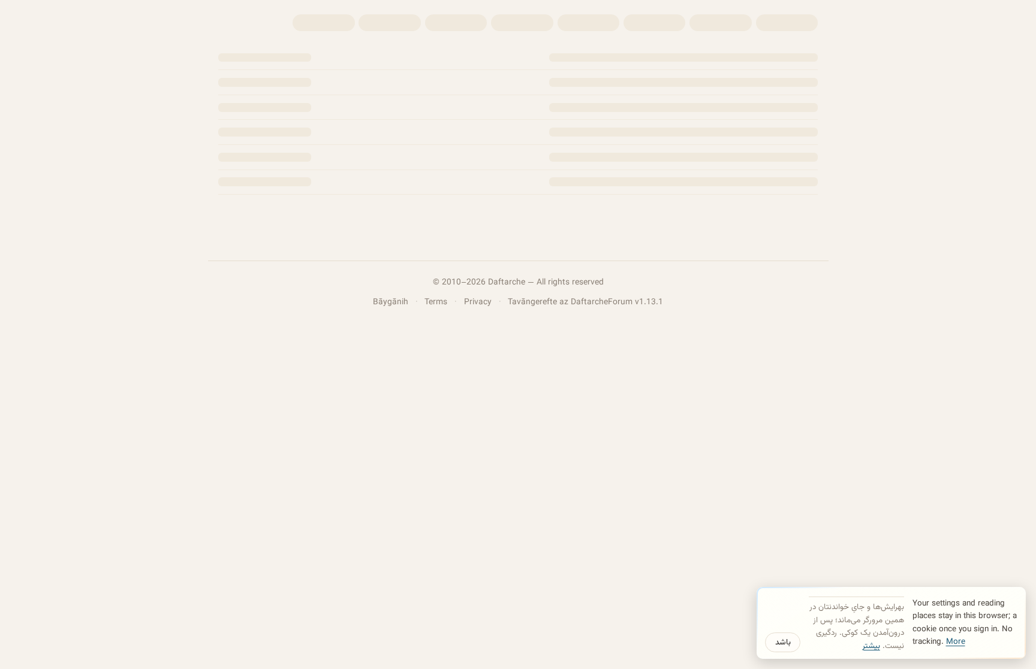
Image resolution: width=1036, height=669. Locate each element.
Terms (435, 302)
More (955, 641)
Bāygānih (390, 302)
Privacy (478, 302)
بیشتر (871, 646)
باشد (783, 642)
